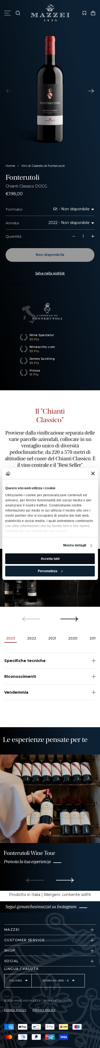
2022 (54, 222)
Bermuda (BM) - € (56, 980)
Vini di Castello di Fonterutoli (43, 166)
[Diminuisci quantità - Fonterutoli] (76, 236)
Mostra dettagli (74, 545)
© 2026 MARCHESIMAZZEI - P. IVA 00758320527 (37, 1000)
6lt (56, 209)
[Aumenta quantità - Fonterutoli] (90, 236)
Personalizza (47, 571)
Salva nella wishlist (50, 273)
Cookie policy (15, 1010)
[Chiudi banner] (93, 474)
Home (10, 166)
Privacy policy (44, 1010)
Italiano (16, 980)
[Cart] (93, 13)
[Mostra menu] (8, 13)
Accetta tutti (50, 559)
